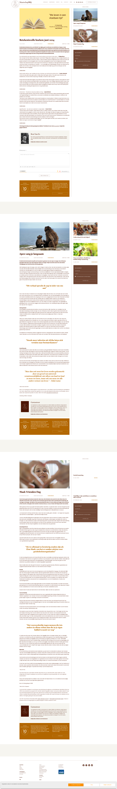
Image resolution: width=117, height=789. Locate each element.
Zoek (71, 2)
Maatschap (25, 2)
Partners (40, 768)
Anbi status (41, 773)
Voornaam (77, 55)
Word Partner (41, 767)
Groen (21, 767)
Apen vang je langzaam (79, 23)
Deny (92, 784)
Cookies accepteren (76, 784)
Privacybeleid (60, 767)
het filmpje (64, 640)
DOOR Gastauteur (38, 257)
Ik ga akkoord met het (83, 61)
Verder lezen (22, 70)
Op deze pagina (40, 407)
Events (57, 2)
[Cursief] (22, 166)
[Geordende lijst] (27, 166)
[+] (34, 166)
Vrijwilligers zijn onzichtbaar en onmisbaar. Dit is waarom (85, 496)
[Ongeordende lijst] (29, 166)
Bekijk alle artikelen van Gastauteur (39, 414)
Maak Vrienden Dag (78, 44)
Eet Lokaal (21, 774)
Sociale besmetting (78, 475)
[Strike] (26, 166)
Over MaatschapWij (42, 769)
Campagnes (52, 2)
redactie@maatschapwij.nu (37, 410)
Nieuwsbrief (41, 776)
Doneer (40, 777)
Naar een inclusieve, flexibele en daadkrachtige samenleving (81, 258)
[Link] (33, 166)
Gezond (21, 768)
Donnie (56, 571)
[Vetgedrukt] (21, 166)
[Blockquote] (31, 166)
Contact (66, 2)
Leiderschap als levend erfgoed (81, 237)
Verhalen (45, 2)
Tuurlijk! (60, 193)
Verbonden (94, 46)
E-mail (76, 58)
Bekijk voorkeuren (107, 784)
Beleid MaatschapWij (43, 770)
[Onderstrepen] (24, 166)
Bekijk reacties (44, 175)
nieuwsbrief (56, 126)
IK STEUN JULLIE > (92, 2)
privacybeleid (87, 61)
